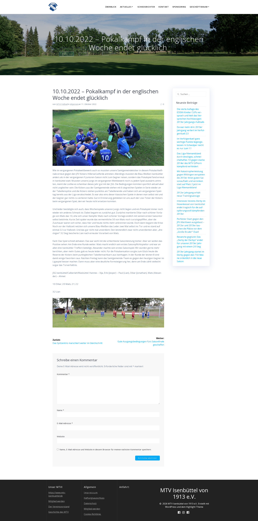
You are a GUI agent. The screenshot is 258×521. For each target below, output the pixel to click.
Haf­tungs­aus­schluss (94, 498)
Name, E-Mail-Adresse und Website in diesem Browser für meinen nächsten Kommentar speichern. (105, 449)
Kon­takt (164, 7)
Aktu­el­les (125, 7)
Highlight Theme (194, 506)
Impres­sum (91, 492)
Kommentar (63, 374)
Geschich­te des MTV (58, 512)
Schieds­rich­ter (146, 7)
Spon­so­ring (179, 7)
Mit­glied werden (56, 501)
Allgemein (74, 104)
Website (61, 436)
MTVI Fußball (62, 104)
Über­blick (110, 7)
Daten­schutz (90, 503)
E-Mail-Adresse (65, 423)
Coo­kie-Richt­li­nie (92, 514)
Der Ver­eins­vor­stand (58, 506)
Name (60, 410)
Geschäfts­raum (199, 7)
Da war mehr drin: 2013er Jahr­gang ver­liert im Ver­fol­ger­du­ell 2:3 (191, 130)
